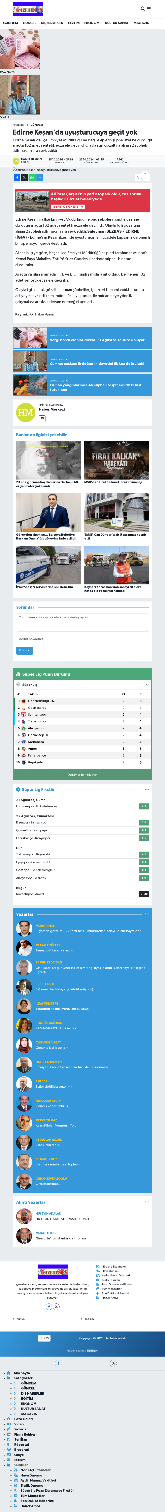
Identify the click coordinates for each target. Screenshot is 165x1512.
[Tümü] (147, 914)
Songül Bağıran (49, 1023)
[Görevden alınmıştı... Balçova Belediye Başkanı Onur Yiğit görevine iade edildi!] (48, 512)
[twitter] (113, 1363)
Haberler (19, 125)
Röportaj (21, 1444)
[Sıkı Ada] (24, 1084)
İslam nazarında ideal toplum (57, 1164)
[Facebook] (49, 1306)
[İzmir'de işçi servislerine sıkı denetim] (48, 565)
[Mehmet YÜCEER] (24, 948)
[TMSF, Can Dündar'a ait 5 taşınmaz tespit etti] (116, 512)
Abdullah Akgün (49, 1139)
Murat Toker (46, 1233)
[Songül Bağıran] (24, 1025)
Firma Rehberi (25, 1434)
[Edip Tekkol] (24, 987)
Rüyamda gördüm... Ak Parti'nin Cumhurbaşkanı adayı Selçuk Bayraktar (88, 931)
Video (19, 1424)
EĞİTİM (73, 23)
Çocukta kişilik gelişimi (52, 1048)
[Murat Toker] (24, 1235)
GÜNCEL (29, 23)
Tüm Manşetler (112, 1288)
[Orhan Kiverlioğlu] (24, 1181)
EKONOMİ (92, 23)
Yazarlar (21, 1429)
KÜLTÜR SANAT (117, 23)
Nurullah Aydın (48, 1100)
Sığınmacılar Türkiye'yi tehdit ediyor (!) (64, 989)
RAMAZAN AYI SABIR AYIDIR (56, 1028)
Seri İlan (20, 1439)
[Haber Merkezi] (25, 412)
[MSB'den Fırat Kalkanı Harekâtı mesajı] (116, 460)
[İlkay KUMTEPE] (24, 1006)
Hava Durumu (110, 1271)
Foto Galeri (23, 1419)
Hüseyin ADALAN (48, 1213)
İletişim (89, 1318)
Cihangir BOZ (46, 1159)
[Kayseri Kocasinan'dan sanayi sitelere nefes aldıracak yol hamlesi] (116, 565)
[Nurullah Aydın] (24, 1103)
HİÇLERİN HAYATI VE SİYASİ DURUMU (62, 1219)
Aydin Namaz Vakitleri (116, 1275)
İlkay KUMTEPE (47, 1003)
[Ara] (143, 9)
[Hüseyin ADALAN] (24, 1216)
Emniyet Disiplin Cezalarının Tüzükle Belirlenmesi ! (72, 1067)
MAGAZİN (141, 23)
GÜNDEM (10, 23)
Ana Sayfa (22, 1373)
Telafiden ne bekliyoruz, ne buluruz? (63, 1009)
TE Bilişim (92, 1350)
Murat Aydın (45, 925)
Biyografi (21, 1449)
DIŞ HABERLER (52, 23)
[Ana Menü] (149, 9)
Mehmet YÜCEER (48, 945)
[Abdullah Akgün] (24, 1142)
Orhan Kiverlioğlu (51, 1178)
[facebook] (58, 1363)
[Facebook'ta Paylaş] (17, 177)
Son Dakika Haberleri (115, 1293)
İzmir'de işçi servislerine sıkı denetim (44, 587)
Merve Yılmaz (46, 1120)
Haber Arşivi (110, 1297)
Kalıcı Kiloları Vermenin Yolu (56, 1125)
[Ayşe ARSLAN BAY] (24, 1045)
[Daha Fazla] (39, 177)
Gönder (25, 650)
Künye (21, 1318)
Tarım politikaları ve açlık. (54, 950)
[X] (56, 1306)
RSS (46, 1338)
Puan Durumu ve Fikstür (117, 1284)
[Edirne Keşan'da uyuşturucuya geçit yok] (83, 170)
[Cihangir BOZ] (24, 1162)
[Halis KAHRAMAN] (24, 1064)
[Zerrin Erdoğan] (24, 967)
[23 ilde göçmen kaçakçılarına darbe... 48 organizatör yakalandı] (48, 460)
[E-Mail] (42, 418)
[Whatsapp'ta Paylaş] (32, 177)
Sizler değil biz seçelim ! (54, 1086)
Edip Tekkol (45, 984)
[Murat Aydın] (24, 928)
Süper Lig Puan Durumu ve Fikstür (47, 1490)
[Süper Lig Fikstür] (147, 789)
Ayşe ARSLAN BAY (48, 1042)
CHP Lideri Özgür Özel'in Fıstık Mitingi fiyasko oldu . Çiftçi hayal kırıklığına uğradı (90, 970)
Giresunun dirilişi (48, 1145)
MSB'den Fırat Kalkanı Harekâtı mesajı (113, 482)
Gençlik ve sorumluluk (52, 1106)
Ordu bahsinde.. (48, 1184)
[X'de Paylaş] (24, 177)
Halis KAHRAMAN (49, 1062)
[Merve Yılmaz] (24, 1123)
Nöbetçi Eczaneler (114, 1266)
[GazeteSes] (28, 9)
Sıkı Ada (42, 1081)
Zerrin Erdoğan (49, 962)
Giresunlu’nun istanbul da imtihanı (61, 1238)
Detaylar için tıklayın (83, 775)
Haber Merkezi (52, 409)
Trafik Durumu (111, 1280)
